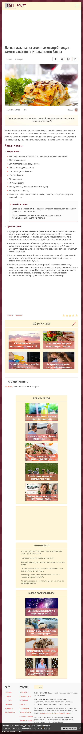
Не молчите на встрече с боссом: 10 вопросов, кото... (41, 437)
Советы (8, 696)
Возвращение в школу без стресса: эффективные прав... (59, 365)
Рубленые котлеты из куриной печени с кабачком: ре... (41, 457)
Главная (8, 692)
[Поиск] (63, 6)
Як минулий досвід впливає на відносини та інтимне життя (43, 563)
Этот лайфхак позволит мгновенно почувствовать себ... (24, 345)
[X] (62, 59)
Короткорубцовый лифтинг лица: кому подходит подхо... (41, 497)
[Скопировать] (75, 59)
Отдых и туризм (26, 716)
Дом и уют (24, 692)
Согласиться (69, 729)
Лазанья (19, 315)
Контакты (9, 708)
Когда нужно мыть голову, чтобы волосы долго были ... (41, 652)
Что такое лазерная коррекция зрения (37, 558)
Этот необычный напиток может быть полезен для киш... (41, 417)
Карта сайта (10, 712)
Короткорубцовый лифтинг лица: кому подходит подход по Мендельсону (41, 552)
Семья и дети (25, 696)
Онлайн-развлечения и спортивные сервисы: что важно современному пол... (42, 570)
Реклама (8, 704)
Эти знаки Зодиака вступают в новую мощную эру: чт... (41, 612)
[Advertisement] (41, 27)
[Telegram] (55, 59)
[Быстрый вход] (70, 6)
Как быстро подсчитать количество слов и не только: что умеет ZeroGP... (40, 576)
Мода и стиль (25, 712)
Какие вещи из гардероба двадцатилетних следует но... (41, 672)
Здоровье (24, 700)
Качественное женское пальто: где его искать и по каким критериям (42, 582)
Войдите (8, 386)
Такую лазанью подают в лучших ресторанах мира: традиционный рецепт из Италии (37, 216)
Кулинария (24, 708)
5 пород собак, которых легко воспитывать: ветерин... (41, 477)
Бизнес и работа (27, 720)
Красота (23, 704)
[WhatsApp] (68, 59)
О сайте (8, 700)
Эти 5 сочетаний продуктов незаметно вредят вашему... (58, 345)
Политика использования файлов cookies (55, 713)
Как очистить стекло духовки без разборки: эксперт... (24, 365)
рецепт (10, 315)
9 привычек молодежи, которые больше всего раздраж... (41, 632)
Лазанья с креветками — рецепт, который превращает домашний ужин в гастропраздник (44, 210)
